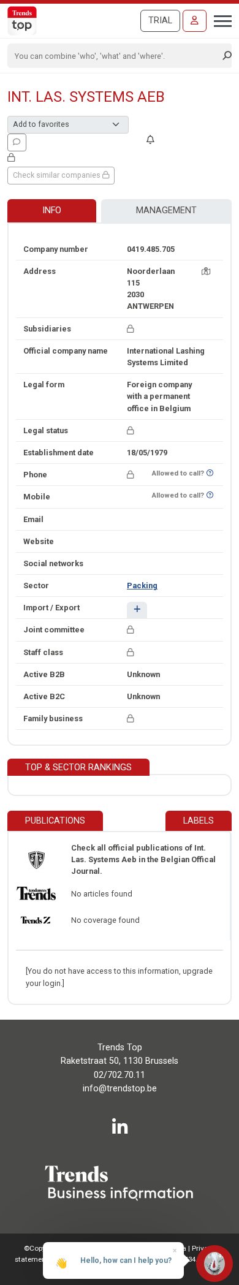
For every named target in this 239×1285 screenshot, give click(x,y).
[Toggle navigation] (219, 19)
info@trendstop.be (120, 1088)
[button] (137, 610)
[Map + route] (206, 271)
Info (51, 210)
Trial (160, 20)
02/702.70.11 (119, 1075)
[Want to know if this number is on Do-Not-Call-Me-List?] (210, 473)
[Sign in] (195, 21)
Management (166, 210)
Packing (142, 585)
